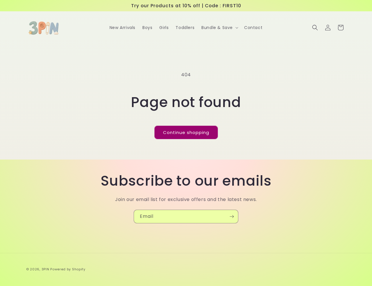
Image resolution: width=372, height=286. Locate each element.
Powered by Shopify (67, 269)
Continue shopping (186, 132)
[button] (219, 27)
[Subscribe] (231, 216)
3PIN (45, 269)
